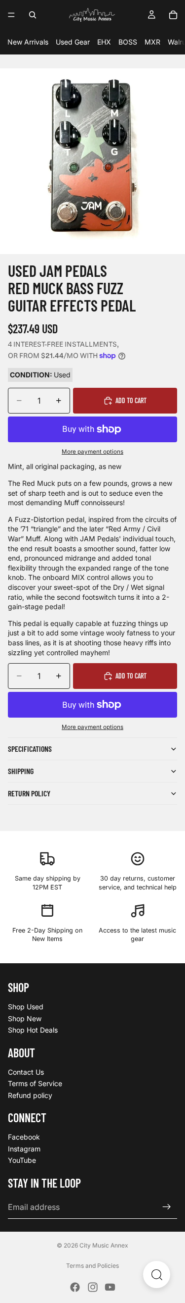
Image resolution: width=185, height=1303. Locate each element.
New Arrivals (27, 42)
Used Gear (73, 42)
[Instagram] (93, 1287)
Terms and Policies (92, 1265)
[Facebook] (75, 1287)
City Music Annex (103, 1245)
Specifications (30, 748)
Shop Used (25, 1006)
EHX (104, 42)
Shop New (24, 1018)
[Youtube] (110, 1287)
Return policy (29, 793)
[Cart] (173, 15)
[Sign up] (166, 1207)
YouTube (22, 1160)
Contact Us (26, 1072)
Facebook (24, 1137)
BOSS (127, 42)
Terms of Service (35, 1083)
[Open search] (156, 1274)
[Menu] (11, 14)
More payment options (92, 451)
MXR (152, 42)
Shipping (21, 771)
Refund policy (30, 1095)
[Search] (32, 15)
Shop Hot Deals (33, 1030)
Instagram (24, 1149)
